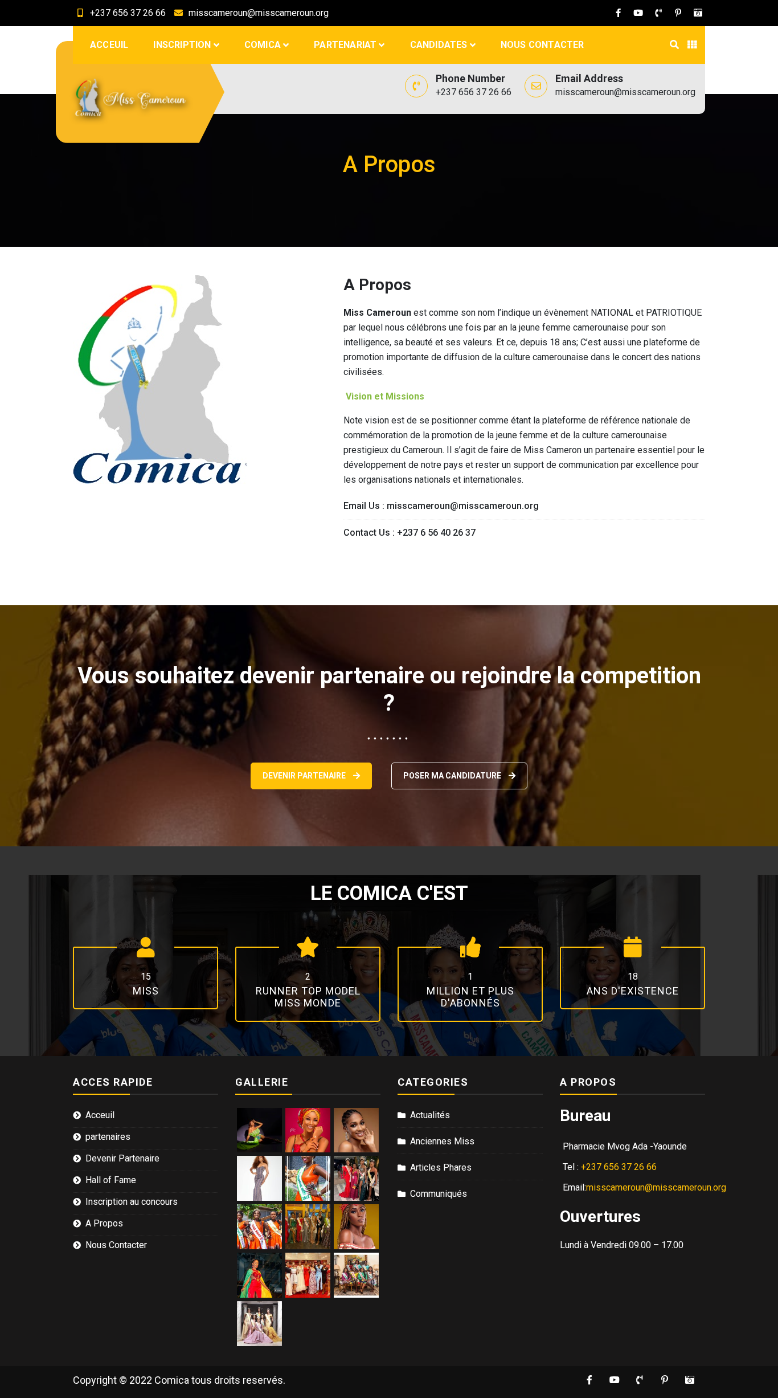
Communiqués (438, 1193)
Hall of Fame (110, 1180)
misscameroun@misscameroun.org (259, 12)
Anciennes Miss (442, 1141)
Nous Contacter (542, 44)
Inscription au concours (131, 1201)
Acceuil (109, 44)
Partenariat (345, 44)
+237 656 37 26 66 (128, 12)
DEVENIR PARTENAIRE (305, 775)
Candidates (439, 44)
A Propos (104, 1223)
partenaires (107, 1136)
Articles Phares (441, 1167)
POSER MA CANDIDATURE (453, 775)
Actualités (430, 1115)
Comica (262, 44)
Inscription (182, 44)
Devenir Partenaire (122, 1158)
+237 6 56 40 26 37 (436, 532)
